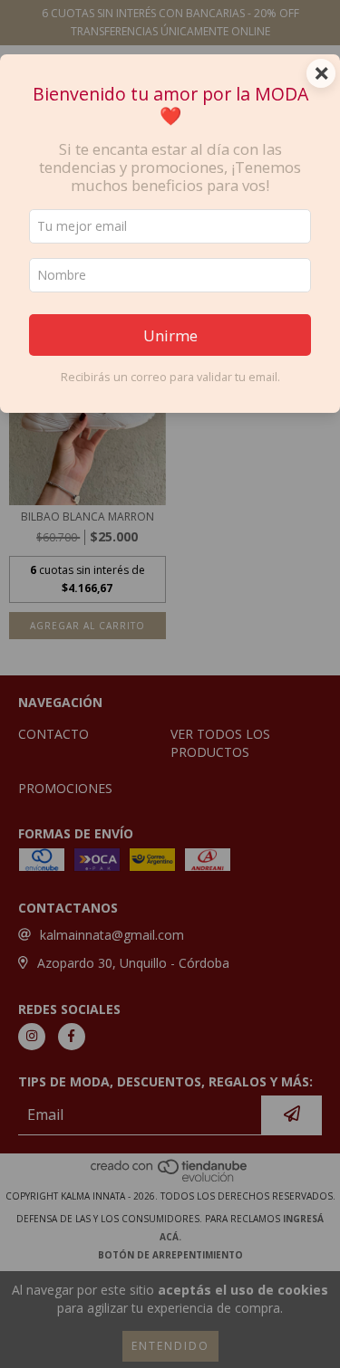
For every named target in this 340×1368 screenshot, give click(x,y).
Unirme (170, 335)
